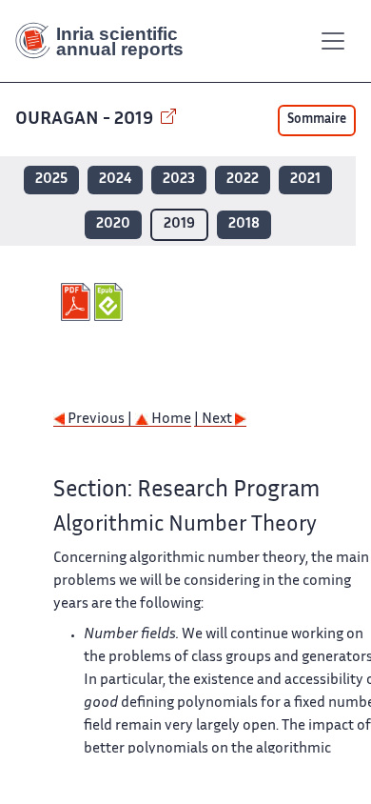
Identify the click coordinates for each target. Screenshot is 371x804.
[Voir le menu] (333, 41)
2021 (305, 179)
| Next (214, 419)
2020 (113, 224)
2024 (115, 179)
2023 (179, 179)
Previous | (100, 419)
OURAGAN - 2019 (86, 119)
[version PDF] (77, 302)
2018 (244, 224)
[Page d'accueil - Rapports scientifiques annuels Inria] (106, 41)
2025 (51, 179)
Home (169, 419)
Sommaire (316, 120)
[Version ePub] (110, 302)
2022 (242, 179)
